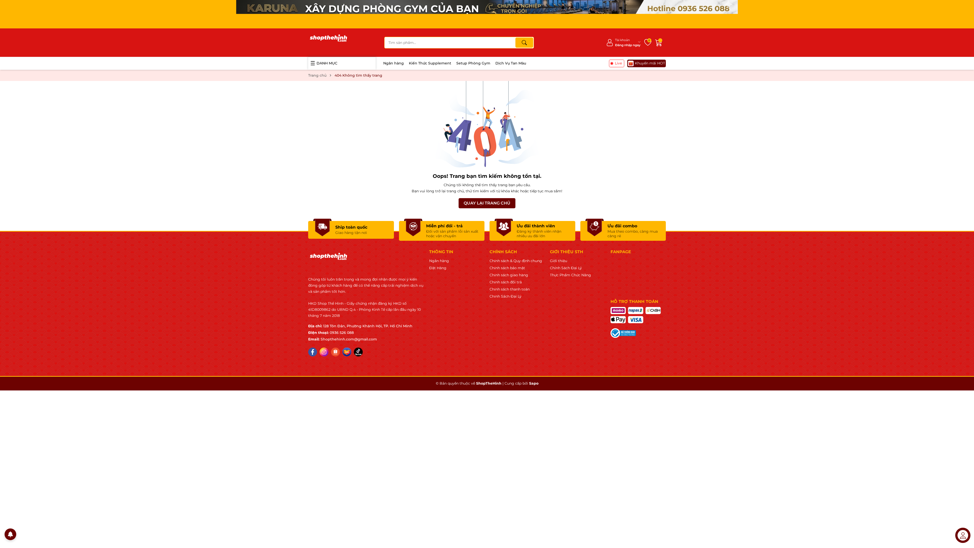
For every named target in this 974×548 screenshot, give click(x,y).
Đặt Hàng (437, 268)
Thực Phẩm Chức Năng (570, 275)
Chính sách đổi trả (506, 282)
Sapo (533, 383)
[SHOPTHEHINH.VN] (328, 42)
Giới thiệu (558, 261)
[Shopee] (335, 352)
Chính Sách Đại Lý (505, 296)
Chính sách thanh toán (510, 289)
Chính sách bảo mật (507, 268)
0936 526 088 (342, 332)
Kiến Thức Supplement (430, 63)
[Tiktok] (358, 352)
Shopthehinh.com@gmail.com (349, 339)
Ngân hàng (393, 63)
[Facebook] (312, 352)
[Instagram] (324, 352)
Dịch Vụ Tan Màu (510, 63)
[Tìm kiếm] (524, 43)
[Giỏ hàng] (658, 42)
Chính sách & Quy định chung (516, 261)
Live (618, 63)
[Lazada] (346, 352)
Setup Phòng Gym (473, 63)
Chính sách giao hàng (509, 275)
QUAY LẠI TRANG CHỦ (487, 203)
